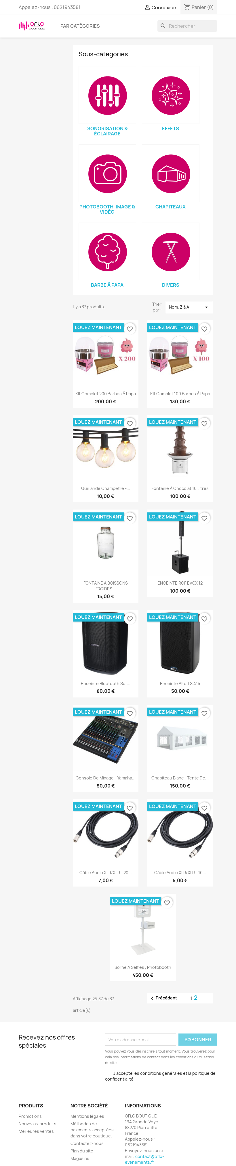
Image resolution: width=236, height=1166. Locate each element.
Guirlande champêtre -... (105, 488)
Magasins (80, 1158)
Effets (170, 128)
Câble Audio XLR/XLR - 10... (180, 872)
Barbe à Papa (107, 285)
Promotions (30, 1116)
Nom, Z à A (189, 307)
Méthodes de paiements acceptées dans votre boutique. (92, 1130)
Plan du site (82, 1151)
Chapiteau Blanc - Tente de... (180, 778)
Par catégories (80, 26)
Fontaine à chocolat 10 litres (180, 488)
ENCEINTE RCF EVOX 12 (180, 583)
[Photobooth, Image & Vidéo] (107, 173)
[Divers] (170, 251)
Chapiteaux (170, 207)
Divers (170, 285)
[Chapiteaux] (170, 173)
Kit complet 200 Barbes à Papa (105, 393)
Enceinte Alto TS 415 (180, 683)
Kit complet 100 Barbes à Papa (180, 393)
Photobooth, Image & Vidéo (107, 209)
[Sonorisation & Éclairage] (107, 95)
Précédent (163, 998)
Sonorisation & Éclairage (107, 131)
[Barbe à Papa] (107, 251)
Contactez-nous (87, 1143)
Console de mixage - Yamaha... (106, 778)
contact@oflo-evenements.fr (144, 1159)
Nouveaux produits (37, 1123)
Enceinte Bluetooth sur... (105, 683)
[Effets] (170, 95)
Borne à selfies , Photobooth (143, 967)
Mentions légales (87, 1116)
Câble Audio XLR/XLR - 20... (105, 872)
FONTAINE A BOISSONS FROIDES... (105, 586)
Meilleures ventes (36, 1131)
